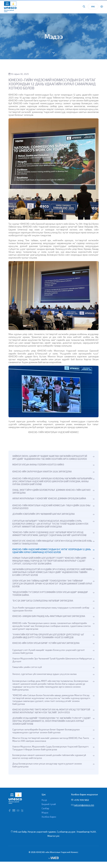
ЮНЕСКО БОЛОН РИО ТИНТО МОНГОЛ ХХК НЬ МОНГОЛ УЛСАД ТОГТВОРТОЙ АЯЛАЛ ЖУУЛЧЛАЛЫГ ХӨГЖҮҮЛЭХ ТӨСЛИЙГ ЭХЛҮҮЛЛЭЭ (51, 711)
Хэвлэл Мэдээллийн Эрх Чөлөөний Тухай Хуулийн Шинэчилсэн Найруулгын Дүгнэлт (52, 660)
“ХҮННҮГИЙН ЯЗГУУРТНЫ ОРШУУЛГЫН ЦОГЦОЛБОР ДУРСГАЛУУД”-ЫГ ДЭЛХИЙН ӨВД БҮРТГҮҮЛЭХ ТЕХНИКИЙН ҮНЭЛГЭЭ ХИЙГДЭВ (48, 636)
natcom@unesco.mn (84, 805)
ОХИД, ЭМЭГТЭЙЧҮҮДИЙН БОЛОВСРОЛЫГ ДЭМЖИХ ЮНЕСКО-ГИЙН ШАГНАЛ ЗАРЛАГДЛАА (51, 491)
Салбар (45, 808)
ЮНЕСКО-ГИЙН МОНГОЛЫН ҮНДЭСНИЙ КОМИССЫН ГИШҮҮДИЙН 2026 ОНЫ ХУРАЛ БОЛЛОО (51, 507)
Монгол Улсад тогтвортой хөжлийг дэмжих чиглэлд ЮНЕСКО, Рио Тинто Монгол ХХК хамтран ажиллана (50, 739)
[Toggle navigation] (101, 6)
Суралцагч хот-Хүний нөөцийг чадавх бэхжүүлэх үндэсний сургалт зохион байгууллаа (48, 651)
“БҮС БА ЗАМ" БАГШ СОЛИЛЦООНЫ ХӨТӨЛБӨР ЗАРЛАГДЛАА (42, 600)
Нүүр (44, 800)
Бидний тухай (49, 804)
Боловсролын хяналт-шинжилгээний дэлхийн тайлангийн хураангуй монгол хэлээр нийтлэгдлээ (49, 756)
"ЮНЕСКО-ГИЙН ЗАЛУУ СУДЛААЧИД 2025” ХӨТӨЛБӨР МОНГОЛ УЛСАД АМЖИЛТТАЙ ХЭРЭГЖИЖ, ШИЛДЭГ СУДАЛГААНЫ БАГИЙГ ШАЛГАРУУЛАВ (49, 533)
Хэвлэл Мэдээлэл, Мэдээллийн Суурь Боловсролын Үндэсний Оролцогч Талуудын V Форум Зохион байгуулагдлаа (50, 748)
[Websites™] (54, 857)
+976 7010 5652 (81, 800)
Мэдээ (45, 812)
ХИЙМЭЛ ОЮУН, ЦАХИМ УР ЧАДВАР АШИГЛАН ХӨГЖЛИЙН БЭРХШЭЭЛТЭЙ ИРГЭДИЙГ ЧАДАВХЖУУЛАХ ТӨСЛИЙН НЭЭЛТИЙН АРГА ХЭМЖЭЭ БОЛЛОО (49, 457)
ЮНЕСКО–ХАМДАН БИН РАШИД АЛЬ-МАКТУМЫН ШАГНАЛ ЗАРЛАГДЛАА (48, 616)
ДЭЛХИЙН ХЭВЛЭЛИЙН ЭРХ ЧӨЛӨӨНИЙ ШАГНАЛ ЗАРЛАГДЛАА (43, 514)
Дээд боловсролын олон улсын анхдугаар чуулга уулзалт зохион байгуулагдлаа (47, 765)
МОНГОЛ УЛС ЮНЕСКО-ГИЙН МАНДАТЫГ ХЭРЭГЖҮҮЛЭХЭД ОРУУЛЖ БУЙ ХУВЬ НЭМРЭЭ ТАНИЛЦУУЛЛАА (52, 542)
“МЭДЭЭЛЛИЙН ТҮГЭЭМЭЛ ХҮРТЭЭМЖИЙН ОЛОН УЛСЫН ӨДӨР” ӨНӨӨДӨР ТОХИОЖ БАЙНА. (50, 593)
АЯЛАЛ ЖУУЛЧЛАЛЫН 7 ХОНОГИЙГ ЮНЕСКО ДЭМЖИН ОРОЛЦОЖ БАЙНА (49, 498)
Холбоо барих (49, 816)
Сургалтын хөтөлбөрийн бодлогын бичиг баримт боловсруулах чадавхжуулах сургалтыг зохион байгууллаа (46, 731)
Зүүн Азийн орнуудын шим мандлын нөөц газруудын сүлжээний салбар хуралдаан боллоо (50, 609)
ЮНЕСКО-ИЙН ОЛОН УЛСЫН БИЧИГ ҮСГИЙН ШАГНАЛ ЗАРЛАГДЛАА (45, 643)
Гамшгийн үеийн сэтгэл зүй (27, 667)
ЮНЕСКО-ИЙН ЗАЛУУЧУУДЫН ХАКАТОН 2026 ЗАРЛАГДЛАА (42, 471)
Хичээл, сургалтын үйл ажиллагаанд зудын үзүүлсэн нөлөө (44, 674)
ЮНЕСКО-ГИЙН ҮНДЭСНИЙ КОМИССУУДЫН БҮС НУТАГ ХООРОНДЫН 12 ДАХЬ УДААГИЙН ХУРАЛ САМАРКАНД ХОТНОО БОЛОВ (51, 550)
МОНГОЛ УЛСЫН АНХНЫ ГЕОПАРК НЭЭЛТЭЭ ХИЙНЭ (38, 464)
